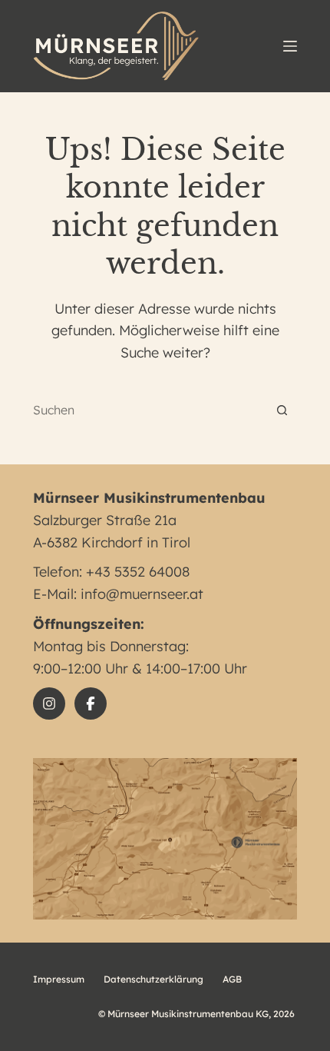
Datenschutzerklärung (153, 979)
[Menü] (290, 46)
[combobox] (150, 409)
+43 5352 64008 (138, 571)
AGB (232, 979)
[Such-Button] (282, 410)
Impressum (58, 979)
